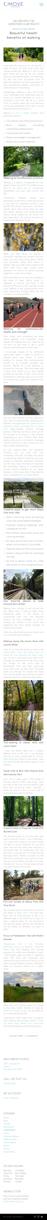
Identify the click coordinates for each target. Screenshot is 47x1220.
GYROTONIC (27, 185)
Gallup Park (22, 913)
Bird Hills (8, 779)
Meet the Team (10, 1139)
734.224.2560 (10, 1084)
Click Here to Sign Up (14, 1202)
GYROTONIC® (10, 1130)
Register (14, 1098)
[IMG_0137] (23, 54)
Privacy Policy (9, 1152)
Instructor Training (11, 1136)
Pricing (6, 1149)
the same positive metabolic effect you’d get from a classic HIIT (23, 426)
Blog (6, 1121)
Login (6, 1098)
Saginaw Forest (17, 839)
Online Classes (10, 1143)
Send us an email (12, 1011)
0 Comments (31, 1036)
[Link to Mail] (41, 1216)
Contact (7, 1124)
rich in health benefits (26, 113)
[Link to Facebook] (35, 1216)
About (6, 1118)
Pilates (13, 185)
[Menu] (40, 4)
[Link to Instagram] (38, 1216)
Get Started (9, 1127)
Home (6, 1133)
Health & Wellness (23, 29)
